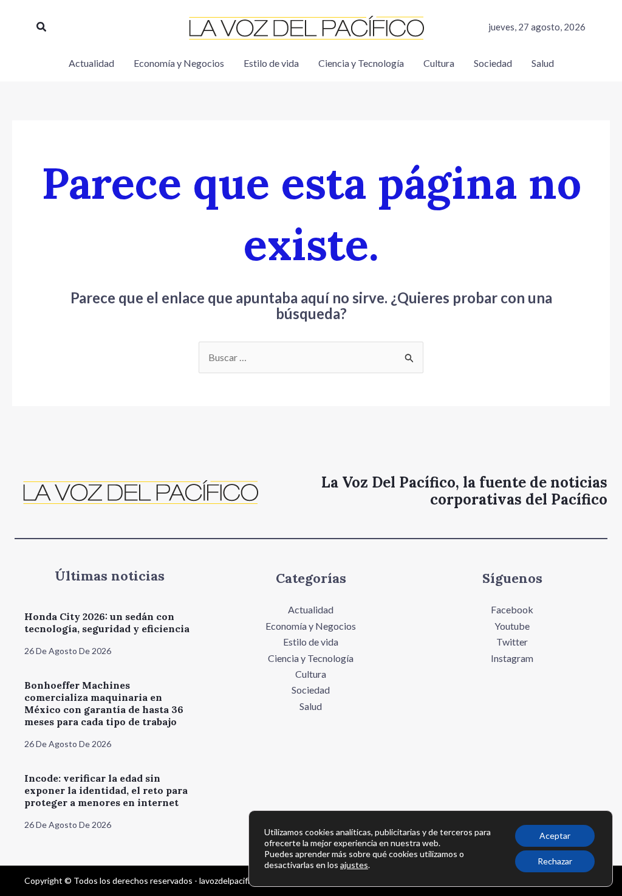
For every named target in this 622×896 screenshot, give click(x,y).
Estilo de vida (310, 641)
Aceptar (554, 835)
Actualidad (310, 609)
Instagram (512, 658)
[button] (41, 27)
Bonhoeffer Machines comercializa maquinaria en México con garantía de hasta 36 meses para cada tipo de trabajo (103, 703)
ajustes (354, 865)
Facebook (512, 609)
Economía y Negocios (310, 626)
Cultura (310, 674)
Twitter (512, 641)
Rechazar (555, 861)
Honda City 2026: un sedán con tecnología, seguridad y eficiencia (107, 622)
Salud (310, 706)
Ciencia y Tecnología (311, 658)
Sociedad (311, 689)
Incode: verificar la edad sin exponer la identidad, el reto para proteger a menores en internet (106, 790)
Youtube (512, 626)
